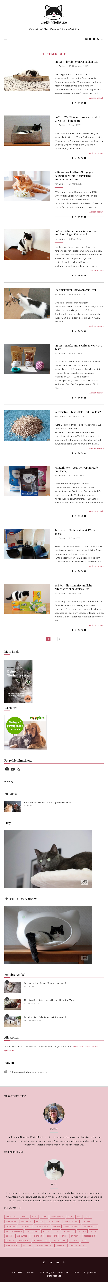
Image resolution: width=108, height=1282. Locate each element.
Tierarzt (10, 1241)
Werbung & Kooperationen (54, 1272)
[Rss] (98, 39)
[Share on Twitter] (75, 103)
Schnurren (22, 1236)
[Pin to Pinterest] (79, 103)
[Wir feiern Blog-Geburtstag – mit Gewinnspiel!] (12, 1021)
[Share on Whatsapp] (82, 103)
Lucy (56, 1231)
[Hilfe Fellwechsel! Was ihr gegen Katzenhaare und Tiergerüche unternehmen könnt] (27, 186)
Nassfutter (68, 1231)
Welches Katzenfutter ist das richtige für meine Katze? (49, 802)
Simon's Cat (52, 1236)
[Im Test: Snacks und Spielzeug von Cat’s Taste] (27, 359)
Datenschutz (54, 1275)
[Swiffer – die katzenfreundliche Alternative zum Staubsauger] (27, 599)
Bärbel (62, 66)
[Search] (102, 39)
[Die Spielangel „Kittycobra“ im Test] (27, 303)
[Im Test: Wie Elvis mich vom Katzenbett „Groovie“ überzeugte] (27, 131)
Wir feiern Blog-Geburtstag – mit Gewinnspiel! (45, 1017)
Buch (44, 1217)
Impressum (90, 1272)
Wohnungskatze (43, 1246)
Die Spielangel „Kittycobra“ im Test (75, 290)
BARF (34, 1217)
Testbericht (89, 1236)
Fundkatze (26, 1222)
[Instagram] (86, 39)
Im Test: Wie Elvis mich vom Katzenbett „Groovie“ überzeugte (78, 119)
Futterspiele (53, 1222)
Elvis (70, 1217)
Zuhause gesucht (77, 1246)
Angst (24, 1217)
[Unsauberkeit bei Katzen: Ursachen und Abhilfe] (12, 987)
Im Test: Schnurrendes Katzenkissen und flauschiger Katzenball (76, 232)
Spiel (64, 1236)
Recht (93, 1231)
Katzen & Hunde (72, 1226)
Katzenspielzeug (14, 1231)
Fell (79, 1217)
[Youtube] (90, 39)
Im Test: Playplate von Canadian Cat (76, 61)
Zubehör (60, 1246)
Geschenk (10, 1226)
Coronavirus (57, 1217)
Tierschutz (24, 1241)
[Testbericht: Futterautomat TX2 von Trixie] (27, 544)
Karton (56, 1226)
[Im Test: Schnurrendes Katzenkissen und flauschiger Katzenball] (27, 244)
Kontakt (31, 1272)
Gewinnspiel (25, 1226)
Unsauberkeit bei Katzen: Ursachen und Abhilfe (45, 983)
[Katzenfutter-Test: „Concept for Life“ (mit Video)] (27, 481)
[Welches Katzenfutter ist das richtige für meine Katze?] (12, 806)
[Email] (94, 39)
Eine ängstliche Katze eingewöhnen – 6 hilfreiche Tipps (49, 1000)
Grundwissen (42, 1226)
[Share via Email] (85, 103)
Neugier (82, 1231)
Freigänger (11, 1222)
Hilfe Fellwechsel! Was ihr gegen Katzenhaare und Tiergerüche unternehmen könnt (74, 176)
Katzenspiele (90, 1226)
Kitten (46, 1231)
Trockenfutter (41, 1241)
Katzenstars (32, 1231)
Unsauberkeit (59, 1241)
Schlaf (9, 1236)
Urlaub (74, 1241)
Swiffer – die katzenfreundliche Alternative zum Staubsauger (73, 587)
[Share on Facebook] (72, 103)
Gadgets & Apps (71, 1222)
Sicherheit (37, 1236)
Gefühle (86, 1222)
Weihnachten (12, 1246)
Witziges (27, 1246)
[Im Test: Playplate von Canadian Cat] (27, 75)
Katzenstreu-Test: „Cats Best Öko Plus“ (78, 412)
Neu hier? (17, 1272)
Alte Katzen (11, 1217)
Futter (39, 1222)
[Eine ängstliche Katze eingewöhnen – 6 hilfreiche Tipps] (12, 1004)
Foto (88, 1217)
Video (84, 1241)
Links (76, 1272)
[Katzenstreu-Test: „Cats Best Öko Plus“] (27, 425)
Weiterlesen (95, 98)
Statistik (75, 1236)
